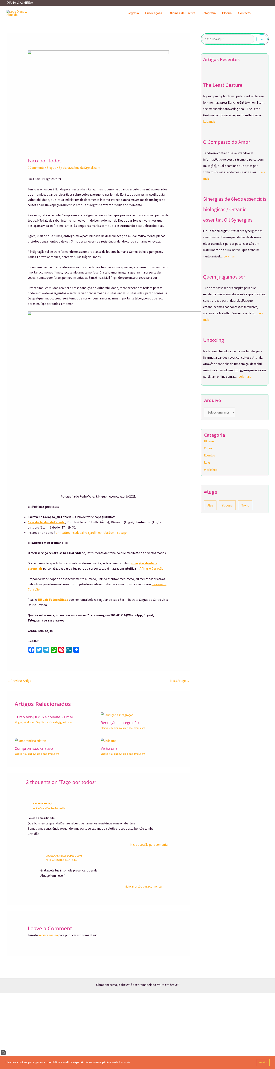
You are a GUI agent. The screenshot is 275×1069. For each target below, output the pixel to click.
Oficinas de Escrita (182, 13)
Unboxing (213, 340)
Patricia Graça (42, 803)
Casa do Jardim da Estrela (46, 522)
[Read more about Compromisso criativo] (31, 740)
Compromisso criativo (34, 748)
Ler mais (124, 1062)
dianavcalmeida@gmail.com (64, 855)
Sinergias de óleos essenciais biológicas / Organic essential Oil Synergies (234, 209)
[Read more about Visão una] (108, 740)
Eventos (209, 455)
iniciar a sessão (48, 935)
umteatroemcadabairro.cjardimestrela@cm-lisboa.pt (91, 533)
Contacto (244, 13)
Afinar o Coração (152, 568)
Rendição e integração (120, 722)
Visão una (109, 748)
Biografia (132, 13)
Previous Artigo (19, 681)
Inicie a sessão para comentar (149, 845)
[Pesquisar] (262, 39)
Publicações (153, 13)
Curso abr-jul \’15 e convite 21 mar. (44, 717)
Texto (245, 505)
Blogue (227, 13)
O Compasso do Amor (226, 142)
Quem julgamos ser (224, 276)
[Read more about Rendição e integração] (117, 715)
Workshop (29, 722)
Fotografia (209, 13)
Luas (207, 462)
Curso (208, 448)
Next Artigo (180, 681)
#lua (210, 505)
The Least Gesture (222, 85)
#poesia (227, 505)
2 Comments (36, 168)
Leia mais (209, 121)
